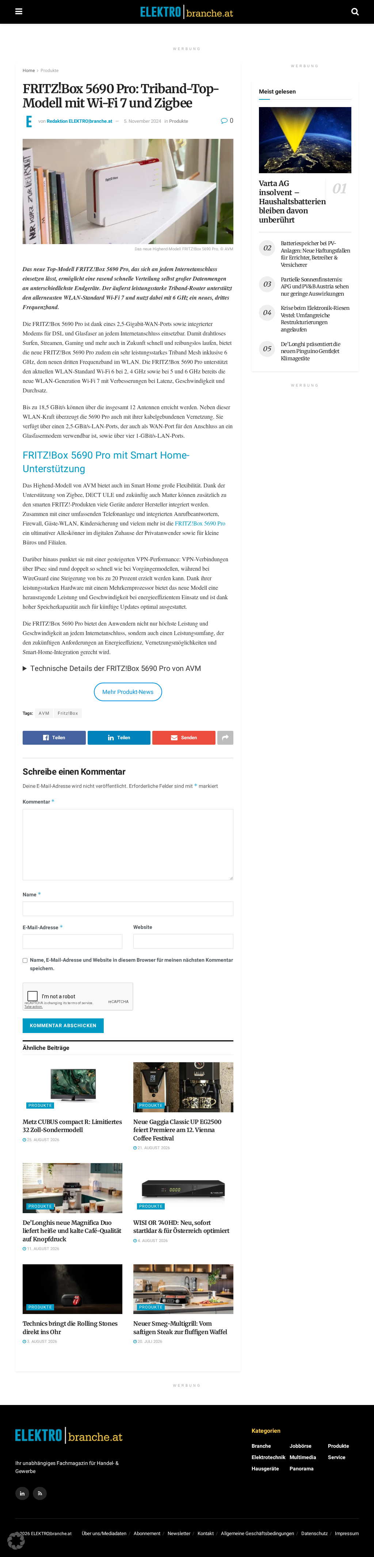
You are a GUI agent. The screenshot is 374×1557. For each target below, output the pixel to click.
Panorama (302, 1469)
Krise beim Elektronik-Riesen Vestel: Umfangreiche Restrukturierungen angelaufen (315, 319)
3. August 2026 (41, 1341)
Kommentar (39, 802)
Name (32, 895)
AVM (44, 713)
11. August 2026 (42, 1249)
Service (337, 1457)
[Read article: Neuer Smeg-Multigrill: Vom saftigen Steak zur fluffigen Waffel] (183, 1289)
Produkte (49, 70)
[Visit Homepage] (187, 12)
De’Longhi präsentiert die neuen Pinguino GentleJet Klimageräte (310, 351)
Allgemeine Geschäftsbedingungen (257, 1533)
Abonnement (147, 1533)
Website (142, 927)
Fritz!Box (68, 713)
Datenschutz (314, 1533)
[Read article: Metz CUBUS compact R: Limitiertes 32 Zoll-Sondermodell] (72, 1087)
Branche (261, 1446)
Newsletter (179, 1533)
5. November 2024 (142, 121)
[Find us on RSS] (40, 1493)
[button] (16, 1541)
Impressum (347, 1533)
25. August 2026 (42, 1140)
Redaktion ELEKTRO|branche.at (79, 121)
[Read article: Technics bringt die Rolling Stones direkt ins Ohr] (72, 1289)
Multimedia (303, 1457)
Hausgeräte (265, 1469)
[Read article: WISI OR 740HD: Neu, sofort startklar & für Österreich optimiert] (183, 1188)
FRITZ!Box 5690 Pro (200, 523)
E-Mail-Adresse (43, 927)
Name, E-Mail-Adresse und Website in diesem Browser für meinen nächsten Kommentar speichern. (131, 964)
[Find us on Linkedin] (22, 1493)
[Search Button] (355, 12)
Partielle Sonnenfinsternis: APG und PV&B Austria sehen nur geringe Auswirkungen (315, 286)
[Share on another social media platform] (225, 738)
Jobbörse (301, 1446)
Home (29, 70)
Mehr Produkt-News (127, 692)
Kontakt (206, 1533)
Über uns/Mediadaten (104, 1533)
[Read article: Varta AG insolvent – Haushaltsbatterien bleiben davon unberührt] (305, 140)
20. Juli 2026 (149, 1341)
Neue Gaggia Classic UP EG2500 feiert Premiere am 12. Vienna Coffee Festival (177, 1130)
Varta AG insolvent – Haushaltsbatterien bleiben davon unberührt (292, 201)
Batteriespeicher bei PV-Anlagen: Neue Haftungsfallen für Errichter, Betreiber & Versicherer (315, 254)
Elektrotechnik (268, 1457)
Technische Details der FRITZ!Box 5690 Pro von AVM (115, 668)
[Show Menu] (18, 12)
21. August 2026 (153, 1148)
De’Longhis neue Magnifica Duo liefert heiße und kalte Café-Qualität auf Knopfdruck (72, 1231)
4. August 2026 (152, 1241)
